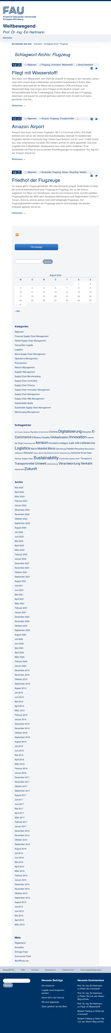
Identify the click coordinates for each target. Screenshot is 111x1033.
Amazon (45, 118)
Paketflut (70, 448)
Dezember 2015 (22, 884)
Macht (34, 448)
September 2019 (22, 683)
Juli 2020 (19, 639)
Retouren (28, 452)
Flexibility (45, 437)
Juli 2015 (19, 906)
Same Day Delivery (46, 453)
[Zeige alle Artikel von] (78, 118)
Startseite (7, 37)
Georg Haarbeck (85, 64)
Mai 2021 (19, 594)
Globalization (59, 437)
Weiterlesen (18, 105)
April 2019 (19, 705)
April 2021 (19, 598)
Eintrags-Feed (21, 951)
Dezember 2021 (22, 563)
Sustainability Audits (24, 403)
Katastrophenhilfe (29, 443)
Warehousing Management (27, 411)
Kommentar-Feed (23, 956)
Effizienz (36, 437)
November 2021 (22, 567)
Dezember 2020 (22, 616)
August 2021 (20, 581)
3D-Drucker (19, 432)
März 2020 (20, 656)
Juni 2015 (19, 911)
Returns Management (25, 367)
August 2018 (20, 741)
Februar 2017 (21, 821)
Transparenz (86, 458)
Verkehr (83, 172)
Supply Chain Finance (25, 385)
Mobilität (42, 448)
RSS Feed (17, 234)
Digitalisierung (70, 431)
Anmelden (19, 947)
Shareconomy (65, 453)
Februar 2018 (21, 768)
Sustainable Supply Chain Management (33, 407)
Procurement (21, 362)
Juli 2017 (19, 799)
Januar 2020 (20, 665)
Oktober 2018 (21, 732)
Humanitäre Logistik (24, 345)
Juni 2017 (19, 804)
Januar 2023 (20, 505)
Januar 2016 (20, 879)
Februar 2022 (21, 554)
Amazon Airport (28, 126)
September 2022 (22, 523)
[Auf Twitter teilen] (97, 68)
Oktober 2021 (21, 572)
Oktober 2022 (21, 518)
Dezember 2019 (22, 670)
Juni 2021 (19, 590)
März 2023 (20, 496)
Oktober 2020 (21, 625)
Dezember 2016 (22, 830)
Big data (33, 431)
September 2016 (22, 844)
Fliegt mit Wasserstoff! (35, 72)
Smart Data (86, 452)
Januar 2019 (20, 719)
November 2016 (22, 835)
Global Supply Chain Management (30, 340)
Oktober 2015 (21, 893)
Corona (53, 431)
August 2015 (20, 902)
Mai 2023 (19, 487)
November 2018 (22, 728)
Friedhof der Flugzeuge (36, 179)
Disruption (86, 431)
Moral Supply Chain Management (30, 354)
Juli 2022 (19, 532)
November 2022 (22, 514)
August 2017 (20, 795)
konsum (42, 442)
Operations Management (26, 358)
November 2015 (22, 888)
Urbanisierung (52, 464)
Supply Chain (27, 458)
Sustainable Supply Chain (69, 458)
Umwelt (40, 463)
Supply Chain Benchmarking (28, 376)
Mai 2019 (19, 701)
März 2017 (20, 817)
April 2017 (19, 812)
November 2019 (22, 674)
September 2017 (22, 790)
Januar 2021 (20, 612)
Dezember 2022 (22, 509)
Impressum (50, 969)
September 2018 (22, 737)
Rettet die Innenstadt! (90, 988)
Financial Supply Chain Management (31, 336)
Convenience (43, 432)
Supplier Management (25, 371)
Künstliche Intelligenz (59, 442)
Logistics (19, 349)
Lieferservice (87, 443)
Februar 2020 (21, 661)
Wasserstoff (67, 64)
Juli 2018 (19, 746)
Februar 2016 (21, 875)
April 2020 (19, 652)
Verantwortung (69, 463)
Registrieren (20, 942)
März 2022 (20, 549)
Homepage (36, 247)
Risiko (36, 453)
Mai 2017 (19, 808)
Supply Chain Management (27, 394)
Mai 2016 (19, 862)
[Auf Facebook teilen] (92, 68)
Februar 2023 (21, 500)
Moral (51, 448)
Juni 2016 (19, 857)
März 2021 (20, 603)
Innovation (56, 64)
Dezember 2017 (22, 777)
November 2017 (22, 781)
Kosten (65, 172)
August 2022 (20, 527)
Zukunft (30, 468)
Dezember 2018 (22, 723)
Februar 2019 (21, 714)
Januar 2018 (20, 772)
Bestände (26, 432)
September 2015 (22, 897)
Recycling (74, 172)
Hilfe (23, 969)
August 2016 (20, 848)
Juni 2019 (19, 697)
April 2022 (19, 545)
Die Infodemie (48, 985)
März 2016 (20, 870)
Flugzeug (46, 64)
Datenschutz (68, 969)
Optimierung (61, 448)
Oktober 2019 (21, 679)
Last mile (74, 443)
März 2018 (20, 763)
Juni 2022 (19, 536)
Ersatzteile (46, 172)
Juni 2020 (19, 643)
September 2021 (22, 576)
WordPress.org (21, 960)
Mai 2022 (19, 541)
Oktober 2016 (21, 839)
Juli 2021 (19, 585)
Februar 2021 (21, 607)
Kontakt (35, 969)
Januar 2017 (20, 826)
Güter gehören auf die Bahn (54, 1006)
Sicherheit (75, 452)
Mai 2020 (19, 648)
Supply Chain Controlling (26, 380)
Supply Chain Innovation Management (32, 389)
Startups (18, 458)
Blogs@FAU (8, 969)
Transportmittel (67, 118)
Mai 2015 (19, 915)
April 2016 (19, 866)
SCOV (56, 453)
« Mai (17, 311)
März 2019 (20, 710)
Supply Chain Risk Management (29, 398)
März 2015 (20, 924)
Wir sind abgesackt (50, 1001)
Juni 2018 (19, 750)
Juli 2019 (19, 692)
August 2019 (20, 688)
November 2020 (22, 621)
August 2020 (20, 634)
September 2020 (22, 630)
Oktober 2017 (21, 786)
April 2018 (19, 759)
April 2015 (19, 920)
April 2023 (19, 491)
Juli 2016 (19, 853)
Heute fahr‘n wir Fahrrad (53, 997)
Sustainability (46, 457)
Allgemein (31, 64)
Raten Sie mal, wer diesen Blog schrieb (90, 1020)
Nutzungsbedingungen (91, 969)
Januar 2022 (20, 558)
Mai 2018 (19, 755)
